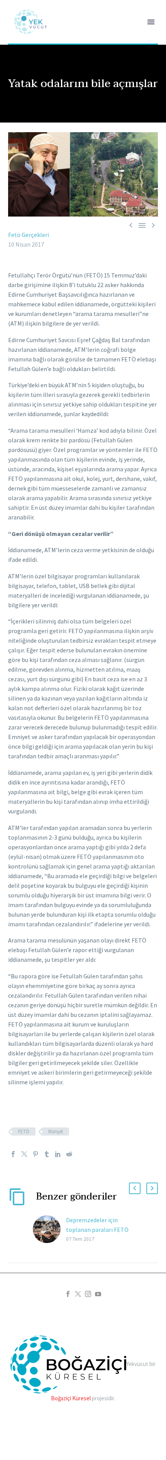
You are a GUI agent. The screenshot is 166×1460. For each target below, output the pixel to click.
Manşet (55, 1131)
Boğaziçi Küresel (71, 1398)
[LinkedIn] (58, 1154)
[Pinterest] (35, 1154)
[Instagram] (88, 1294)
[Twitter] (24, 1154)
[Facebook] (13, 1154)
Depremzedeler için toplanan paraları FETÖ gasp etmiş (97, 1229)
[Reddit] (69, 1154)
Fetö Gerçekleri (28, 235)
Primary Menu (151, 22)
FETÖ (23, 1131)
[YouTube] (98, 1294)
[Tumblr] (47, 1154)
